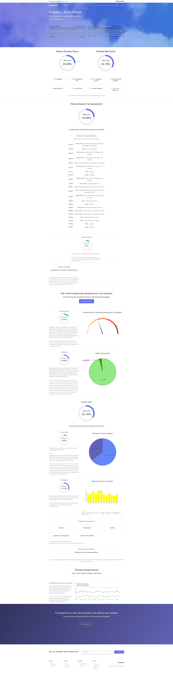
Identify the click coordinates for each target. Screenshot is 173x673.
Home (98, 5)
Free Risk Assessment (86, 301)
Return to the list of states (57, 19)
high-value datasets (89, 561)
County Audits (105, 5)
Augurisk (99, 95)
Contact (122, 5)
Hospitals (69, 541)
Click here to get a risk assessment (55, 1)
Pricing (111, 5)
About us (117, 5)
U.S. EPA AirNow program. (54, 506)
